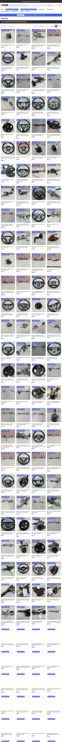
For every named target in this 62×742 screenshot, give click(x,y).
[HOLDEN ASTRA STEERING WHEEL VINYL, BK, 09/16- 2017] (8, 702)
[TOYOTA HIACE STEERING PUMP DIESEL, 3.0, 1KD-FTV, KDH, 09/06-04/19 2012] (54, 546)
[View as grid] (56, 26)
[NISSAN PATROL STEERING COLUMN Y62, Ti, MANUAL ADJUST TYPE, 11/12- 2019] (23, 215)
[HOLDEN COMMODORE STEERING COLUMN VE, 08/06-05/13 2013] (8, 725)
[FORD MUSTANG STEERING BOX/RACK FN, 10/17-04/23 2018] (54, 260)
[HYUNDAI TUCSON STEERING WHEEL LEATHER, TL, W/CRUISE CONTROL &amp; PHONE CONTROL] (23, 171)
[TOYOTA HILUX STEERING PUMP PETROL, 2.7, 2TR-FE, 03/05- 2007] (8, 657)
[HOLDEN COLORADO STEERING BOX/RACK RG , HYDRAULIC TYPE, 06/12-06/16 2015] (54, 613)
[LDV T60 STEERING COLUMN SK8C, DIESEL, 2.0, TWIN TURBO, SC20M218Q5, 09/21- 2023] (39, 81)
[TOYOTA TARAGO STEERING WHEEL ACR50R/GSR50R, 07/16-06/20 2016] (23, 305)
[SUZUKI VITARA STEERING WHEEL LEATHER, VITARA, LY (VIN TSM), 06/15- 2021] (54, 103)
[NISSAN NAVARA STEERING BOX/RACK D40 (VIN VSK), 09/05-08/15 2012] (23, 415)
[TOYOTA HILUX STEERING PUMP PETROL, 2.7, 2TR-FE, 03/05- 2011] (8, 171)
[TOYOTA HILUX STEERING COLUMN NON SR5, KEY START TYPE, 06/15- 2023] (8, 569)
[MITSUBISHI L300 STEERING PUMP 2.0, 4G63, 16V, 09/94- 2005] (8, 260)
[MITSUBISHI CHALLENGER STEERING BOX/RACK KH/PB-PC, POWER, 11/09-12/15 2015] (8, 680)
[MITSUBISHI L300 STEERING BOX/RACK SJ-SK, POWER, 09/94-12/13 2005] (23, 260)
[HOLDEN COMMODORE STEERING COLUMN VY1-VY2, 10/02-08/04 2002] (39, 171)
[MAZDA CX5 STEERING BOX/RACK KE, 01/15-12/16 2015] (54, 370)
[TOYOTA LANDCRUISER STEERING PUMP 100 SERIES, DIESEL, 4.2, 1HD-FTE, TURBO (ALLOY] (39, 680)
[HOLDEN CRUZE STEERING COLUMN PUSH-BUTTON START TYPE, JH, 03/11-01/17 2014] (23, 436)
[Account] (56, 5)
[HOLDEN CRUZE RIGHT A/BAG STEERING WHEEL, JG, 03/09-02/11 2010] (23, 702)
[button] (1, 1)
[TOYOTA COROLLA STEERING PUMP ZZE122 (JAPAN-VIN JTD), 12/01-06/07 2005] (39, 148)
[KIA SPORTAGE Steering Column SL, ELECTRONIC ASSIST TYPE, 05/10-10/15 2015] (23, 370)
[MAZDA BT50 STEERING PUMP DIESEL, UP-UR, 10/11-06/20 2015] (8, 36)
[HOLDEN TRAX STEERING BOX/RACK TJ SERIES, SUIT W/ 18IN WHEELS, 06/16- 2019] (39, 349)
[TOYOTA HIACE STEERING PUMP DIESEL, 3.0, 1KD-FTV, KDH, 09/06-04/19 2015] (23, 326)
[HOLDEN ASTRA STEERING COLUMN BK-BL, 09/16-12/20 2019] (54, 503)
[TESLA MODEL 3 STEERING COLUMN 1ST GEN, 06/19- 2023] (8, 103)
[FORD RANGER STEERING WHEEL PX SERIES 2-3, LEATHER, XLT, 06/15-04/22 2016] (23, 126)
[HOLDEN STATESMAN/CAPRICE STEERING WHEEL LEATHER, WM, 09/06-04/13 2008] (23, 459)
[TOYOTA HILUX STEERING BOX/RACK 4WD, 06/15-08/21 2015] (23, 283)
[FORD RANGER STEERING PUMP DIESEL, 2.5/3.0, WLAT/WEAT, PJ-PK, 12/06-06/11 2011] (8, 326)
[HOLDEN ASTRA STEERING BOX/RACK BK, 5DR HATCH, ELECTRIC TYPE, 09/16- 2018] (54, 326)
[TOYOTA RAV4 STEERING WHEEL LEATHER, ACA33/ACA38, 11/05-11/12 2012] (8, 349)
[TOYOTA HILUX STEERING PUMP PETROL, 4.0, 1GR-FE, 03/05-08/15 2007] (39, 393)
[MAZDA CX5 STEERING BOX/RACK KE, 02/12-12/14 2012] (23, 393)
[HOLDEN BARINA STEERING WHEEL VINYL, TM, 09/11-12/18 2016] (39, 481)
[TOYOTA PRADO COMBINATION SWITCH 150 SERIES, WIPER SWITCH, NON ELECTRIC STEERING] (8, 590)
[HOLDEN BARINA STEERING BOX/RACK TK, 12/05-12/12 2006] (39, 58)
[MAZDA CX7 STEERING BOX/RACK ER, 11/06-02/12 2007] (23, 36)
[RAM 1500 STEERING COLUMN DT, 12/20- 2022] (39, 725)
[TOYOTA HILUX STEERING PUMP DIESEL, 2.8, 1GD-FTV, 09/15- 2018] (39, 546)
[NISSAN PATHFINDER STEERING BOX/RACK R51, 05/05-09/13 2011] (54, 436)
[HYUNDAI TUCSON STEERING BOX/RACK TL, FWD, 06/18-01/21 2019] (23, 81)
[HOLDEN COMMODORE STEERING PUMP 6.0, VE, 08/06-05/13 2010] (39, 657)
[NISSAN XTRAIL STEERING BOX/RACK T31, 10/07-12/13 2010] (8, 393)
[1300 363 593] (53, 5)
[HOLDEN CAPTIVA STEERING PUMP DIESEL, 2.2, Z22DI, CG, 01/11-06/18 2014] (23, 481)
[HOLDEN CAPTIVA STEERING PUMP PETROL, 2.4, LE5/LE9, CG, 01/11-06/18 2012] (8, 635)
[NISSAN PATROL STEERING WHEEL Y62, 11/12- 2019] (39, 215)
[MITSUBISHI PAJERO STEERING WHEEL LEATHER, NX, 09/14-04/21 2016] (8, 481)
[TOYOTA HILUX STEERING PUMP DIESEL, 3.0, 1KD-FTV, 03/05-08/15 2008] (54, 148)
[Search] (50, 5)
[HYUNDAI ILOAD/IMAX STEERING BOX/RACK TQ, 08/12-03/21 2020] (39, 702)
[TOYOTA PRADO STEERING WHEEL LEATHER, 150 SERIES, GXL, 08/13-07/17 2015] (23, 680)
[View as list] (59, 26)
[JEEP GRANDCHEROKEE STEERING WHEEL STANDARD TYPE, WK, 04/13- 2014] (8, 524)
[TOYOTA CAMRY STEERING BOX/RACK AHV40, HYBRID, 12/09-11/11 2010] (39, 126)
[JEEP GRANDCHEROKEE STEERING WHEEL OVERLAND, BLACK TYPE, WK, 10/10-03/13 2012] (8, 148)
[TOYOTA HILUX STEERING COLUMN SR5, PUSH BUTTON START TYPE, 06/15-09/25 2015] (54, 171)
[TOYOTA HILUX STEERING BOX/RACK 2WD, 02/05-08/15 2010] (39, 503)
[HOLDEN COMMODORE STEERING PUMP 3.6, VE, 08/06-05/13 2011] (39, 305)
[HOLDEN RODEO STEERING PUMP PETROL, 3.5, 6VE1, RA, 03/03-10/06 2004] (54, 635)
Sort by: (35, 26)
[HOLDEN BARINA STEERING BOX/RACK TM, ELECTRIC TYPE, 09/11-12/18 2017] (54, 81)
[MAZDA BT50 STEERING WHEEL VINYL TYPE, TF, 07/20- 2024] (8, 238)
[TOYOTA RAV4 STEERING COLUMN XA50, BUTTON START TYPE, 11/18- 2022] (23, 503)
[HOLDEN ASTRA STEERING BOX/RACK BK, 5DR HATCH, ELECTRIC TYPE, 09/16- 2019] (8, 503)
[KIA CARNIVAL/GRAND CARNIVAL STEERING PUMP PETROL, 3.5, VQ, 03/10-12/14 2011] (39, 635)
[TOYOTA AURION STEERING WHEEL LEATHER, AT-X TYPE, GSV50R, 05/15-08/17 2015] (39, 103)
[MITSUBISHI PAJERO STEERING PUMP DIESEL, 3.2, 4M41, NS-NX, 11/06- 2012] (23, 635)
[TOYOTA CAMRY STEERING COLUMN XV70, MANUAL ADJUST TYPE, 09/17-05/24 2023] (54, 193)
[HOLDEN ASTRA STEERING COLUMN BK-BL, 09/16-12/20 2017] (54, 680)
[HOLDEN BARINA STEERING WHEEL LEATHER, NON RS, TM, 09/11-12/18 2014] (23, 103)
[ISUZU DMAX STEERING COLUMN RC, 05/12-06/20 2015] (23, 349)
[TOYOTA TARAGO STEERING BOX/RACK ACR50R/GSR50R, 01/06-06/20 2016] (39, 459)
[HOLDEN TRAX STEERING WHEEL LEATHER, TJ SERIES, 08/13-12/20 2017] (8, 305)
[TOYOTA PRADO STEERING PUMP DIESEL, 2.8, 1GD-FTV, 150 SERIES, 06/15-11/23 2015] (54, 569)
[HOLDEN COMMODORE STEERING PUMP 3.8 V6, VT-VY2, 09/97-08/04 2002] (23, 58)
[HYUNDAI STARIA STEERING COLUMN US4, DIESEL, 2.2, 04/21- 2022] (23, 725)
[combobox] (30, 5)
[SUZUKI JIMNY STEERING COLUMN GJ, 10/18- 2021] (54, 215)
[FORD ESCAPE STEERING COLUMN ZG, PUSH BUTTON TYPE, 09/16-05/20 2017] (54, 58)
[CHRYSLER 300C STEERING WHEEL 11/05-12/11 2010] (23, 148)
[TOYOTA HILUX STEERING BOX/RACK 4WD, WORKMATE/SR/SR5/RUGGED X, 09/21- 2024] (54, 459)
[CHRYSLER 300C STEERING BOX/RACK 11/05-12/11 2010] (8, 459)
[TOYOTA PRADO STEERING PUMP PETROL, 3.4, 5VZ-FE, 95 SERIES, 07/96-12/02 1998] (54, 126)
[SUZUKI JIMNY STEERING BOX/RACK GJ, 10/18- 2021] (39, 238)
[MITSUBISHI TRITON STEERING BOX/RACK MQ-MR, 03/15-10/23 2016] (54, 524)
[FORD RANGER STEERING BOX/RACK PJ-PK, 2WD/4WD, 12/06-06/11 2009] (39, 590)
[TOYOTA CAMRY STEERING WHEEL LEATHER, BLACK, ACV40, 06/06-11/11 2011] (39, 569)
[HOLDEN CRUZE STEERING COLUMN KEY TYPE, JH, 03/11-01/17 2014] (54, 657)
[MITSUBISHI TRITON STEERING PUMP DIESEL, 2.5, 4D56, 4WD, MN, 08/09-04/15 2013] (8, 370)
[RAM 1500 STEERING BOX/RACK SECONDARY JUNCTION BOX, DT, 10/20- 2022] (54, 725)
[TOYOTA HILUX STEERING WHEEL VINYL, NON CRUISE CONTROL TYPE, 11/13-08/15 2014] (54, 283)
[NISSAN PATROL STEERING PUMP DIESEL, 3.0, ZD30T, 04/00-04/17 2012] (23, 546)
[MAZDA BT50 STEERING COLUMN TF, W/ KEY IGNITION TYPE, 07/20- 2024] (23, 238)
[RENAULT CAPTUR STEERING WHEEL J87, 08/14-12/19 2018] (39, 193)
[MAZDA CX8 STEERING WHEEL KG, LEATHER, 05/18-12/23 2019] (23, 569)
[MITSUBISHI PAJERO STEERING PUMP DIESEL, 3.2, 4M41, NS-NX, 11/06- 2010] (54, 415)
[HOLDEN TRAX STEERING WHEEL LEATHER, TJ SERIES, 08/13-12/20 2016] (54, 305)
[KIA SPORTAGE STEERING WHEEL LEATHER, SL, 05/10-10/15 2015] (54, 349)
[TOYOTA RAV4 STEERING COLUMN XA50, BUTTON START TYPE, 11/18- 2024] (54, 590)
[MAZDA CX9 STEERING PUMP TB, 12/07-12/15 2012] (8, 126)
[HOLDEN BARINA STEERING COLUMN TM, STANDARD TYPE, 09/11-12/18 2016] (54, 481)
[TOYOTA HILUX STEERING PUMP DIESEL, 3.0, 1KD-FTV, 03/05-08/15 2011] (39, 524)
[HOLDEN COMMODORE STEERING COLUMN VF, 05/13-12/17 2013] (39, 613)
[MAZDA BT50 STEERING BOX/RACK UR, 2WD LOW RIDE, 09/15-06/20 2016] (8, 415)
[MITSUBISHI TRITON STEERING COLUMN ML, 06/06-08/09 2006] (8, 193)
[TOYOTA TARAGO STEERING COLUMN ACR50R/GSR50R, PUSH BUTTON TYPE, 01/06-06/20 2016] (23, 193)
